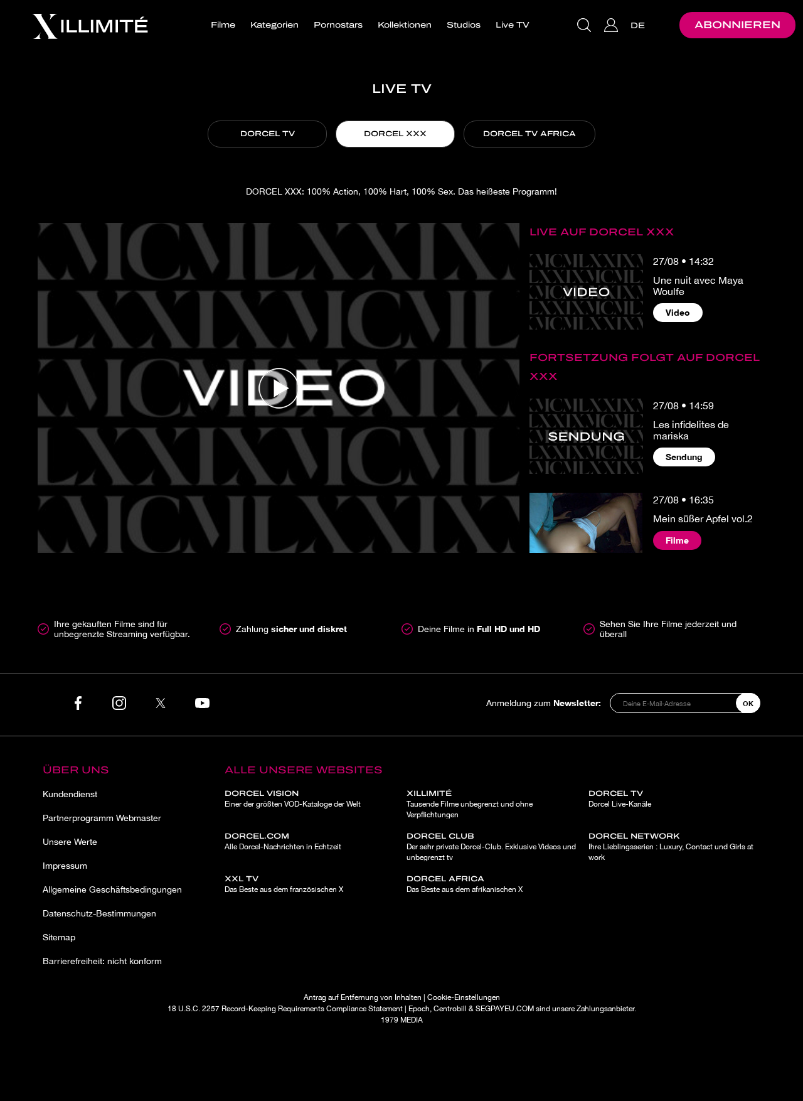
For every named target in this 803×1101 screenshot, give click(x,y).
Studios (464, 25)
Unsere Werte (70, 842)
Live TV (512, 25)
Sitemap (59, 937)
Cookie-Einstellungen (463, 997)
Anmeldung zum (543, 702)
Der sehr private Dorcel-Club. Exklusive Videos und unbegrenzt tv (491, 847)
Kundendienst (70, 794)
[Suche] (585, 25)
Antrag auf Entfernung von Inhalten (363, 997)
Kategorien (274, 25)
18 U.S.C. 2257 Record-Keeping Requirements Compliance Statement (285, 1008)
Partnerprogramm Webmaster (102, 818)
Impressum (65, 866)
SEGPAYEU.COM (505, 1008)
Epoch (419, 1008)
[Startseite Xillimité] (89, 25)
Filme (223, 25)
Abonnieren (737, 24)
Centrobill (450, 1008)
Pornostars (338, 25)
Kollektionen (405, 25)
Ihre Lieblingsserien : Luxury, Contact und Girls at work (670, 847)
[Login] (612, 25)
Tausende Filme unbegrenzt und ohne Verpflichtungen (470, 804)
